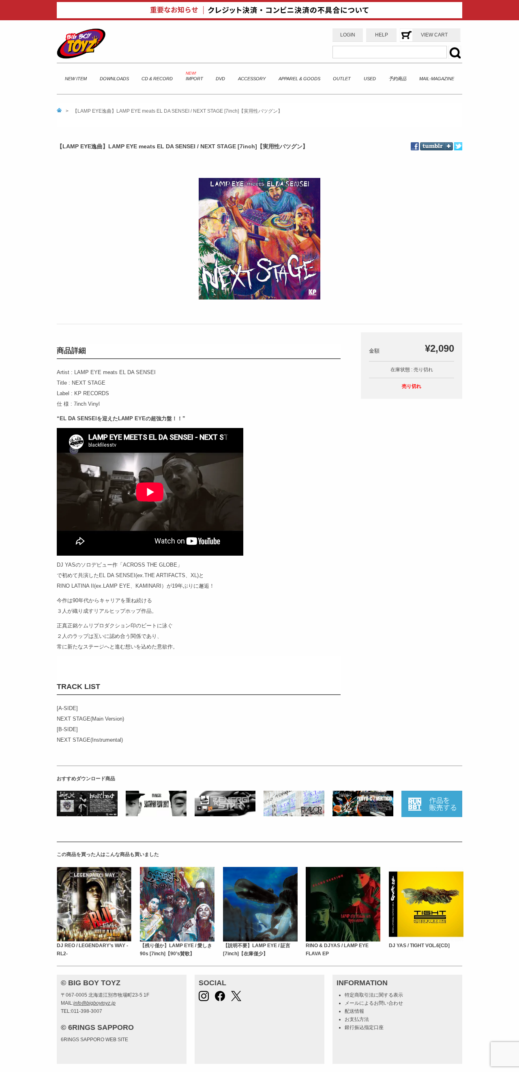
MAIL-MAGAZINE (436, 78)
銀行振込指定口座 (364, 1027)
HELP (381, 35)
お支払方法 (357, 1019)
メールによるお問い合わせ (374, 1003)
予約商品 (397, 78)
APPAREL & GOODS (299, 78)
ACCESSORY (252, 78)
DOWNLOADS (114, 78)
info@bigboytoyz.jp (94, 1003)
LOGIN (347, 35)
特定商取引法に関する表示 (374, 995)
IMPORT (194, 78)
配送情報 (354, 1011)
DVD (220, 78)
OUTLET (342, 78)
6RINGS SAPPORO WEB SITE (94, 1039)
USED (370, 78)
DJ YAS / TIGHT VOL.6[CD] (419, 945)
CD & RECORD (157, 78)
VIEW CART (434, 35)
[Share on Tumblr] (436, 140)
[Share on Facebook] (415, 146)
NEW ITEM (76, 78)
